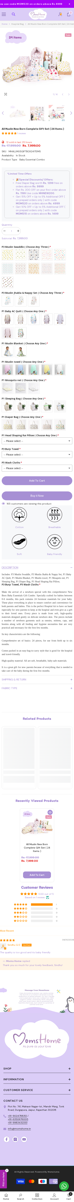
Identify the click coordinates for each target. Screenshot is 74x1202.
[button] (63, 94)
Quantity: (7, 224)
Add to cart (37, 480)
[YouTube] (24, 1139)
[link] (18, 772)
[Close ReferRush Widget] (7, 1170)
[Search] (14, 14)
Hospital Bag (17, 24)
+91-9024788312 (17, 1115)
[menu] (4, 14)
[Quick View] (50, 812)
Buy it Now (37, 495)
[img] (7, 940)
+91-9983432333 (17, 1122)
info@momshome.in (19, 1128)
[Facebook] (6, 1139)
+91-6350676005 (18, 1119)
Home (4, 24)
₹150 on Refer (3, 1179)
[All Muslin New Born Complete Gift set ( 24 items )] (37, 825)
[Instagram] (15, 1139)
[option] (37, 63)
